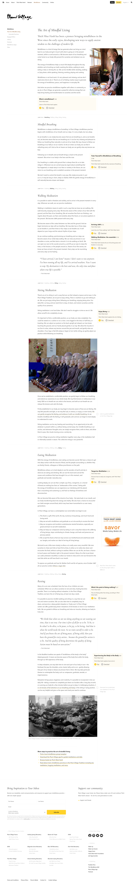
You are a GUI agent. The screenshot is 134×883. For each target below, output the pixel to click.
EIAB (8, 846)
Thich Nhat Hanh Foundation (96, 853)
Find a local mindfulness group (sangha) (53, 754)
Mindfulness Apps (12, 44)
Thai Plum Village (11, 858)
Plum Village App (92, 869)
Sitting (56, 117)
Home (7, 2)
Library (9, 39)
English (125, 2)
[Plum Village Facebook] (89, 836)
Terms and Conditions (13, 880)
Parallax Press (91, 865)
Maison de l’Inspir (52, 834)
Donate (119, 2)
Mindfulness (37, 2)
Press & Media (34, 880)
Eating (60, 117)
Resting (64, 117)
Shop (112, 2)
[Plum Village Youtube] (101, 836)
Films (8, 47)
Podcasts (9, 42)
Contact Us (43, 880)
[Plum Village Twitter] (97, 836)
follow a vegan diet (59, 566)
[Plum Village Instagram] (93, 836)
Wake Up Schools (92, 849)
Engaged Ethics (11, 37)
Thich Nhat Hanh (21, 2)
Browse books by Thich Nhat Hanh (51, 760)
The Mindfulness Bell (93, 867)
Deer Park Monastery (73, 846)
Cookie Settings (52, 880)
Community (45, 2)
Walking (52, 117)
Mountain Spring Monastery (55, 858)
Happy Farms (91, 851)
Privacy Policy (24, 880)
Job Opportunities (93, 856)
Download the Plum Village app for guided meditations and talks (61, 757)
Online (52, 2)
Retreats (30, 2)
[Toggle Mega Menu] (3, 2)
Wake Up (90, 846)
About (13, 2)
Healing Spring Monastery (34, 834)
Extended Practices (14, 34)
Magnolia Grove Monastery (34, 846)
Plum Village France (12, 834)
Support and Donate (85, 800)
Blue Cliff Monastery (53, 846)
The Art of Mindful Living (13, 31)
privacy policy (27, 819)
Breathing (47, 117)
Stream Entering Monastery (34, 858)
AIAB (69, 834)
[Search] (131, 2)
